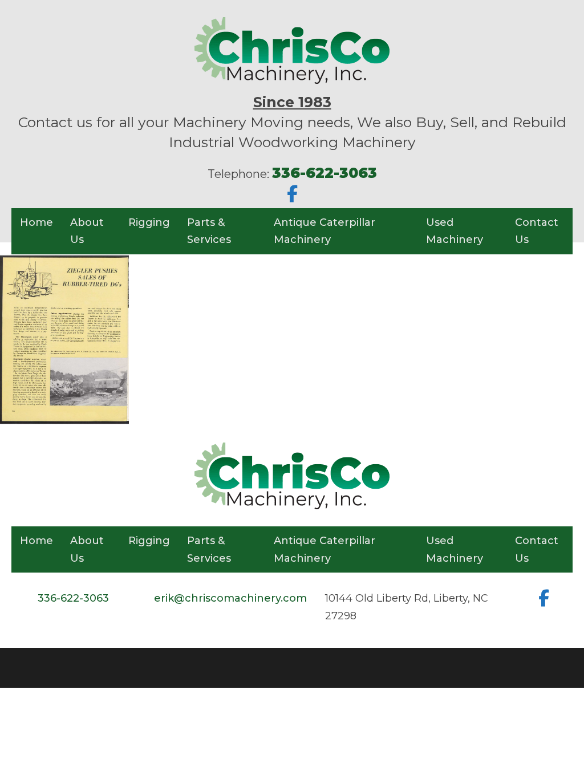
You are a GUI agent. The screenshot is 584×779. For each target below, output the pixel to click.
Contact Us (536, 231)
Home (36, 222)
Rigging (149, 222)
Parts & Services (209, 231)
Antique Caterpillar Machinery (324, 231)
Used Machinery (454, 231)
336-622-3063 (73, 598)
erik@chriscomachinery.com (230, 598)
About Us (87, 231)
